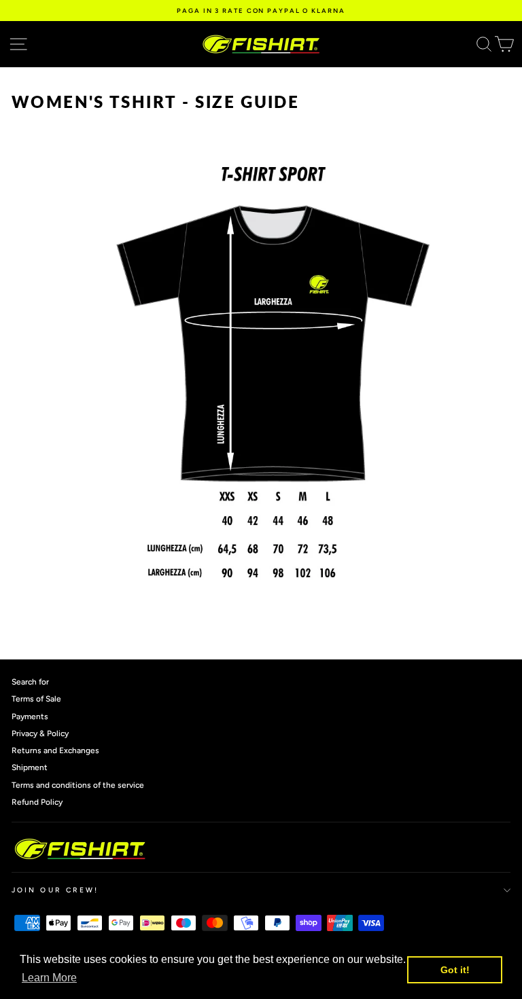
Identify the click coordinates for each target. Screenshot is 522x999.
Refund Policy (37, 802)
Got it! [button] (455, 969)
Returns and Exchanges (55, 750)
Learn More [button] (49, 977)
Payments (30, 716)
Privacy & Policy (40, 733)
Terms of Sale (36, 699)
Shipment (30, 767)
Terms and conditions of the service (78, 785)
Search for (30, 682)
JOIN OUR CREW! (55, 890)
